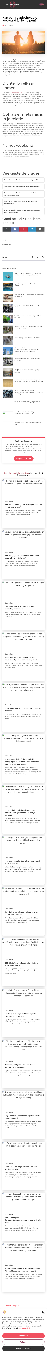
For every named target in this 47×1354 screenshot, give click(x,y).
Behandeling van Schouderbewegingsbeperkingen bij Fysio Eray (23, 1220)
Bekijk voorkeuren (23, 1348)
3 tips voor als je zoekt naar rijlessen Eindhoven (26, 306)
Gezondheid (9, 25)
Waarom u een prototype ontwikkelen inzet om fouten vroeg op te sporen (27, 274)
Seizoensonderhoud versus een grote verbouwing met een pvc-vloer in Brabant (28, 380)
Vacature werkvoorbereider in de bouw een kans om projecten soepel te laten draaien (27, 370)
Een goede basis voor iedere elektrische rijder (27, 423)
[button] (43, 1312)
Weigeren (23, 1342)
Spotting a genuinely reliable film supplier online (28, 284)
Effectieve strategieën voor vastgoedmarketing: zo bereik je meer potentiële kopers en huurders (27, 349)
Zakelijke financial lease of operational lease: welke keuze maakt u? (27, 402)
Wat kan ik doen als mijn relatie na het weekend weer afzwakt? (23, 202)
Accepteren (23, 1336)
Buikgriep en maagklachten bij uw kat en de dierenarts (28, 338)
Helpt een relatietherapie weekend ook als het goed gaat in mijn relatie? (23, 211)
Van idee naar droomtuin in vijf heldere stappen (27, 316)
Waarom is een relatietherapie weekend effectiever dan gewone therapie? (23, 194)
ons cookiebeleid (24, 1328)
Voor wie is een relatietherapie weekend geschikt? (23, 180)
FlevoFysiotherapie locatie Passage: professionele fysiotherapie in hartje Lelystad (20, 812)
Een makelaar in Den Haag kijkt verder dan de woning (29, 295)
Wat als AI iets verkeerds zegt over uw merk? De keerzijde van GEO (27, 412)
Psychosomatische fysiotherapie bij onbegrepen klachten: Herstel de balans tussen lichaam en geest (22, 761)
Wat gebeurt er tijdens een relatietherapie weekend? (23, 186)
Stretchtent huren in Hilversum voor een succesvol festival (28, 327)
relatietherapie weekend (17, 93)
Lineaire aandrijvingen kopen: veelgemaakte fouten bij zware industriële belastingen (28, 392)
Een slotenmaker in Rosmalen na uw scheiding (27, 359)
